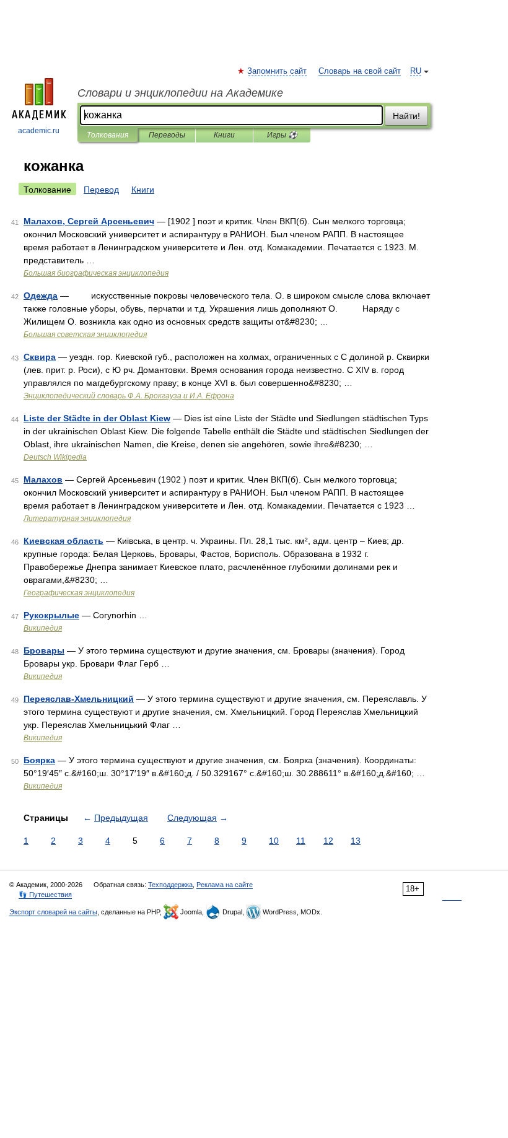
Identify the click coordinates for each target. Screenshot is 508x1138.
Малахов (43, 479)
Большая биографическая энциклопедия (96, 273)
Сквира (40, 357)
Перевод (101, 190)
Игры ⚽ (282, 135)
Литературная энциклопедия (77, 518)
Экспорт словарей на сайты (53, 912)
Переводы (167, 135)
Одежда (41, 295)
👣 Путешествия (45, 894)
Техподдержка (170, 884)
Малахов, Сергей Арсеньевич (89, 221)
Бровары (44, 650)
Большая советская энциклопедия (85, 334)
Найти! (406, 116)
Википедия (43, 628)
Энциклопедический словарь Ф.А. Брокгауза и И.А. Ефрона (129, 396)
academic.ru (38, 130)
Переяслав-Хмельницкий (79, 699)
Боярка (39, 760)
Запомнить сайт (277, 71)
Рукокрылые (51, 615)
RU (415, 71)
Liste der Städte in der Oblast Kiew (97, 418)
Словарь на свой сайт (359, 71)
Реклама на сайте (224, 884)
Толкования (107, 135)
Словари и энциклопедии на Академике (180, 93)
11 (300, 841)
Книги (224, 135)
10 (274, 841)
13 (356, 841)
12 (328, 841)
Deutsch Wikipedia (55, 457)
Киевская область (63, 541)
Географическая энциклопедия (79, 593)
